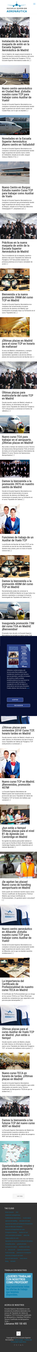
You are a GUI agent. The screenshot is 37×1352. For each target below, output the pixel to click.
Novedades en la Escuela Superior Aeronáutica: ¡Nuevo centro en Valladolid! (18, 141)
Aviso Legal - (19, 1340)
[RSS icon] (22, 1345)
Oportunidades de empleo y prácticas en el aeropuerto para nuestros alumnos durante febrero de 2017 (18, 1170)
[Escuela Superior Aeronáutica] (18, 7)
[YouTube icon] (18, 1345)
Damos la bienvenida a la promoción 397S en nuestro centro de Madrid (18, 484)
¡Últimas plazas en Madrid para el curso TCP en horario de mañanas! (18, 343)
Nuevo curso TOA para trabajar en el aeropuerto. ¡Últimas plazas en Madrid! (17, 439)
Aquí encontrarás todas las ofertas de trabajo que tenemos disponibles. (17, 1290)
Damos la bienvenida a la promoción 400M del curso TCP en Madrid (17, 584)
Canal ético (22, 1342)
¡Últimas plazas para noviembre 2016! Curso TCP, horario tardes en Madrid (18, 730)
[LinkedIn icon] (20, 1345)
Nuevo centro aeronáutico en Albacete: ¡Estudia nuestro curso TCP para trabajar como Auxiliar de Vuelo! (17, 934)
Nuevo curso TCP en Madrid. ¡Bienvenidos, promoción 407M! (18, 784)
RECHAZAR (18, 705)
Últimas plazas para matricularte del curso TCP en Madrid (17, 395)
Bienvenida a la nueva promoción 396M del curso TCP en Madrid (17, 297)
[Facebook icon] (14, 1345)
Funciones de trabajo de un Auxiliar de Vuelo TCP (18, 539)
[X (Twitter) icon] (16, 1345)
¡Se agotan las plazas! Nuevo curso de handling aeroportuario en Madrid (16, 884)
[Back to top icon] (18, 1333)
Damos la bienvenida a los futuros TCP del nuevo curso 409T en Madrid (18, 1123)
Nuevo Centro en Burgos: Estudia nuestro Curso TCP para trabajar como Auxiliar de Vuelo (18, 192)
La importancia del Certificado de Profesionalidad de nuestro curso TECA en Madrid (17, 985)
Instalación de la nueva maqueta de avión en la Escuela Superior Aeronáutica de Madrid (15, 45)
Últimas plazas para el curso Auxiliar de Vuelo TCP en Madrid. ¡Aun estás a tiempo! (18, 1033)
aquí (28, 688)
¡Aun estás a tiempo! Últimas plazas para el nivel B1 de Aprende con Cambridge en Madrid (18, 832)
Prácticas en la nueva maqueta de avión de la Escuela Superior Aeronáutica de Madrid (15, 247)
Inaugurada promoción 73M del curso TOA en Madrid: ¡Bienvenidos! (18, 626)
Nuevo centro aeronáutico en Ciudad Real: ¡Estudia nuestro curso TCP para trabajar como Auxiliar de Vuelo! (17, 94)
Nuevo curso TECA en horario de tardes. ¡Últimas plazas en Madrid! (17, 1076)
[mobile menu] (34, 4)
